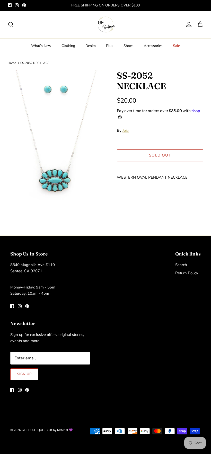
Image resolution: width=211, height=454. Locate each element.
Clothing (68, 45)
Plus (109, 45)
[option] (57, 143)
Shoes (129, 45)
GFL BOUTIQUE (33, 430)
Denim (90, 45)
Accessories (153, 45)
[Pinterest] (24, 5)
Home (12, 63)
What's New (41, 45)
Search (181, 264)
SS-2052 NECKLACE (34, 63)
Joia (125, 130)
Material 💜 (65, 430)
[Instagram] (17, 5)
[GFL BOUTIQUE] (105, 24)
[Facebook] (10, 5)
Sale (176, 45)
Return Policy (186, 273)
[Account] (188, 24)
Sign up (24, 374)
